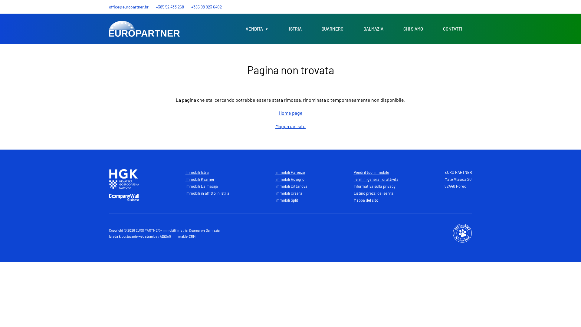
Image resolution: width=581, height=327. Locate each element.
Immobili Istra (197, 172)
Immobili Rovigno (289, 179)
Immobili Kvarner (200, 179)
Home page (291, 113)
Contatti (452, 28)
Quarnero (332, 28)
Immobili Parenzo (290, 172)
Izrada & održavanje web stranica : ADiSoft (140, 236)
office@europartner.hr (129, 6)
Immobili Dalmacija (201, 186)
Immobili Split (286, 200)
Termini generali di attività (376, 179)
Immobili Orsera (288, 193)
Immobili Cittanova (291, 186)
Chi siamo (413, 28)
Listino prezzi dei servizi (374, 193)
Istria (295, 28)
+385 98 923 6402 (206, 6)
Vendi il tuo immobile (371, 172)
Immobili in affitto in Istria (207, 193)
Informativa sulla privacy (375, 186)
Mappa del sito (290, 126)
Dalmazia (373, 28)
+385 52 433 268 (170, 6)
